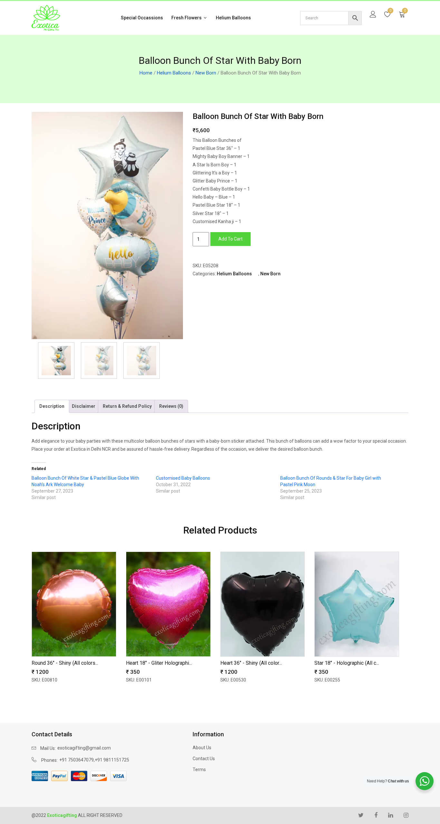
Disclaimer (83, 406)
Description (51, 406)
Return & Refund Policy (127, 406)
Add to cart (230, 238)
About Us (202, 747)
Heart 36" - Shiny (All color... (251, 663)
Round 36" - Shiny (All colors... (65, 663)
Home (145, 73)
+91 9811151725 (112, 760)
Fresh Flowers (187, 17)
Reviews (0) (171, 406)
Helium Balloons (233, 17)
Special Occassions (142, 17)
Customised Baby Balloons (183, 478)
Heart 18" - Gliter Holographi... (159, 663)
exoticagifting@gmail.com (84, 748)
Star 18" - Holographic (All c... (346, 663)
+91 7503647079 (76, 760)
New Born (206, 73)
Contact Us (204, 758)
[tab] (51, 406)
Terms (199, 769)
